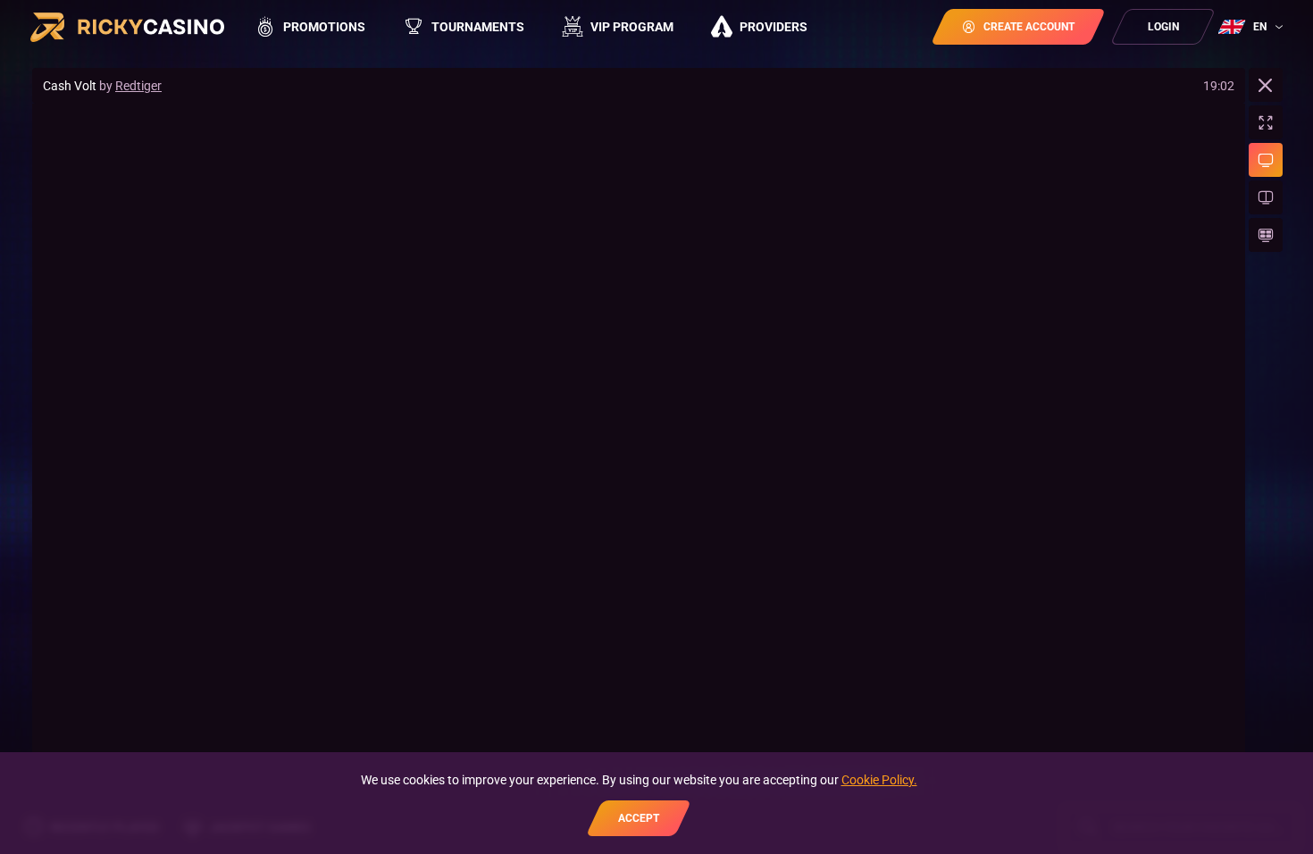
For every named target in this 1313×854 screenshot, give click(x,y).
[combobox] (1252, 27)
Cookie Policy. (879, 780)
